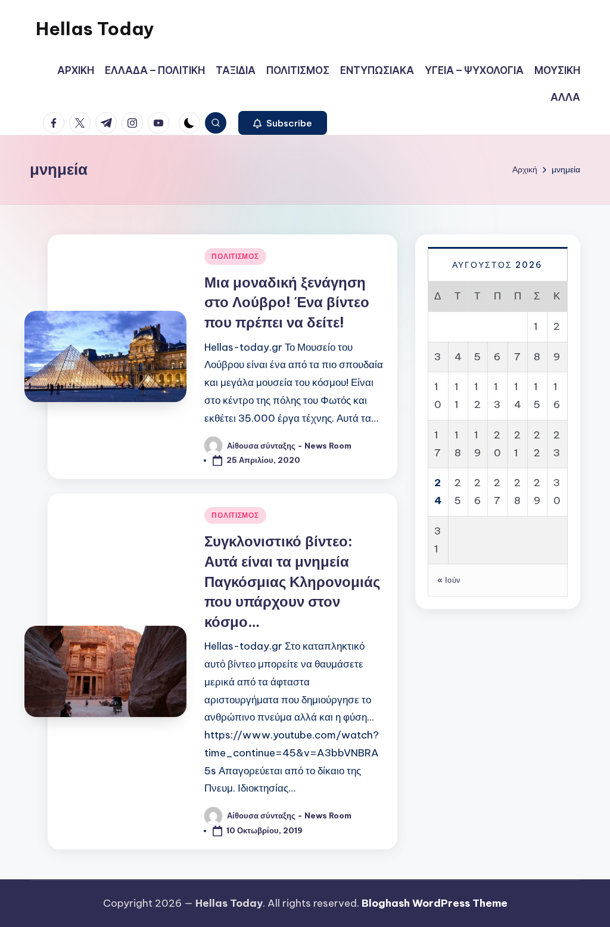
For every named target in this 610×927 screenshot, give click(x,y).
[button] (282, 123)
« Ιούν (449, 580)
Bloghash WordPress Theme (435, 903)
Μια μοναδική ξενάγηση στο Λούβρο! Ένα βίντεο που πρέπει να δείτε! (286, 302)
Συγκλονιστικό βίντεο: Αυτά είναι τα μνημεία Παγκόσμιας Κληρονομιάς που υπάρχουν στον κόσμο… (292, 581)
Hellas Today (95, 28)
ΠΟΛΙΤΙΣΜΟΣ (235, 256)
